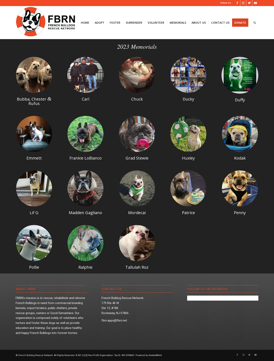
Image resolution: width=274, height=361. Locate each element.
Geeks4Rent (155, 355)
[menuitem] (85, 22)
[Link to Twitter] (249, 3)
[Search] (254, 22)
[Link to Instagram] (243, 3)
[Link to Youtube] (255, 3)
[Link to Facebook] (237, 3)
